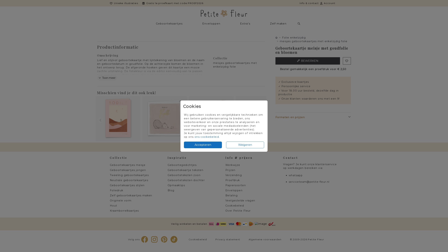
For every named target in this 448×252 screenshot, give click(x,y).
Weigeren (245, 144)
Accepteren (203, 144)
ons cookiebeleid (207, 136)
